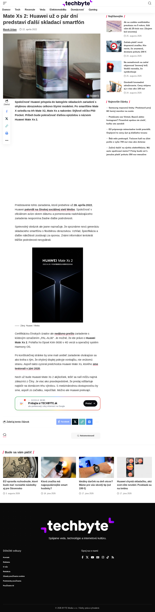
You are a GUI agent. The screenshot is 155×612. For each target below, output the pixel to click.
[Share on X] (6, 118)
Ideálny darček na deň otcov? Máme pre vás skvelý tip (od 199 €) (96, 485)
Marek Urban (10, 29)
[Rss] (113, 557)
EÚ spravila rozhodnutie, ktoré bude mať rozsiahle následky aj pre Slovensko (20, 485)
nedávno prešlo (64, 333)
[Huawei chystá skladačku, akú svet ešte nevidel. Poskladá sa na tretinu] (134, 467)
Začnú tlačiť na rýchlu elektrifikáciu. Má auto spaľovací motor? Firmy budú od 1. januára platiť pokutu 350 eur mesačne (128, 151)
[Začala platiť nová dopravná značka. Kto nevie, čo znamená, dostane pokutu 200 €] (114, 46)
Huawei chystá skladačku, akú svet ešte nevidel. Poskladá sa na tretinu (134, 485)
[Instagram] (103, 557)
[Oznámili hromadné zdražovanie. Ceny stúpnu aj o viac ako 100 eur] (114, 86)
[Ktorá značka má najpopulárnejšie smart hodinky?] (58, 467)
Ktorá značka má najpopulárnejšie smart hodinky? (54, 485)
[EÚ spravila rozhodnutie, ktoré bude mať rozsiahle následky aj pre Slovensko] (20, 467)
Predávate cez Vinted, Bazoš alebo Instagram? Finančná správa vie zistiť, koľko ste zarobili (126, 120)
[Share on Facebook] (6, 111)
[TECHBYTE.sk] (77, 3)
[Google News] (98, 557)
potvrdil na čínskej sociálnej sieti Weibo (50, 209)
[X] (87, 557)
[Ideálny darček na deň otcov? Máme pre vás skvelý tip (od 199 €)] (96, 467)
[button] (5, 3)
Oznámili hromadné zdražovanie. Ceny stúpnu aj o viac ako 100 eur (137, 85)
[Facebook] (82, 557)
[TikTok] (107, 557)
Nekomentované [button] (87, 436)
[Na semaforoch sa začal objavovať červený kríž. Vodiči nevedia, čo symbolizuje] (114, 66)
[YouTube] (92, 557)
